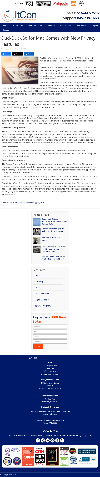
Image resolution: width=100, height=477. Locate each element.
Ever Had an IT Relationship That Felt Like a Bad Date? (53, 257)
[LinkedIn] (47, 440)
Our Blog (39, 281)
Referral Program (43, 305)
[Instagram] (52, 440)
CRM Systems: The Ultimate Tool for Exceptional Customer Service (54, 249)
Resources (80, 26)
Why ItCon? (65, 26)
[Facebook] (37, 440)
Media (37, 287)
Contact (6, 30)
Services (50, 26)
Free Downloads (42, 293)
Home (5, 26)
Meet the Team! (35, 26)
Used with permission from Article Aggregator (23, 202)
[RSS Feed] (62, 440)
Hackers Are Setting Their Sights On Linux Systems (53, 230)
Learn (37, 275)
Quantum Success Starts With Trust (50, 420)
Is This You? (18, 26)
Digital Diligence (42, 299)
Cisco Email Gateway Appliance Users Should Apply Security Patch (54, 221)
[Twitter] (42, 440)
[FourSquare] (57, 440)
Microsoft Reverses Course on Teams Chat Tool (50, 411)
